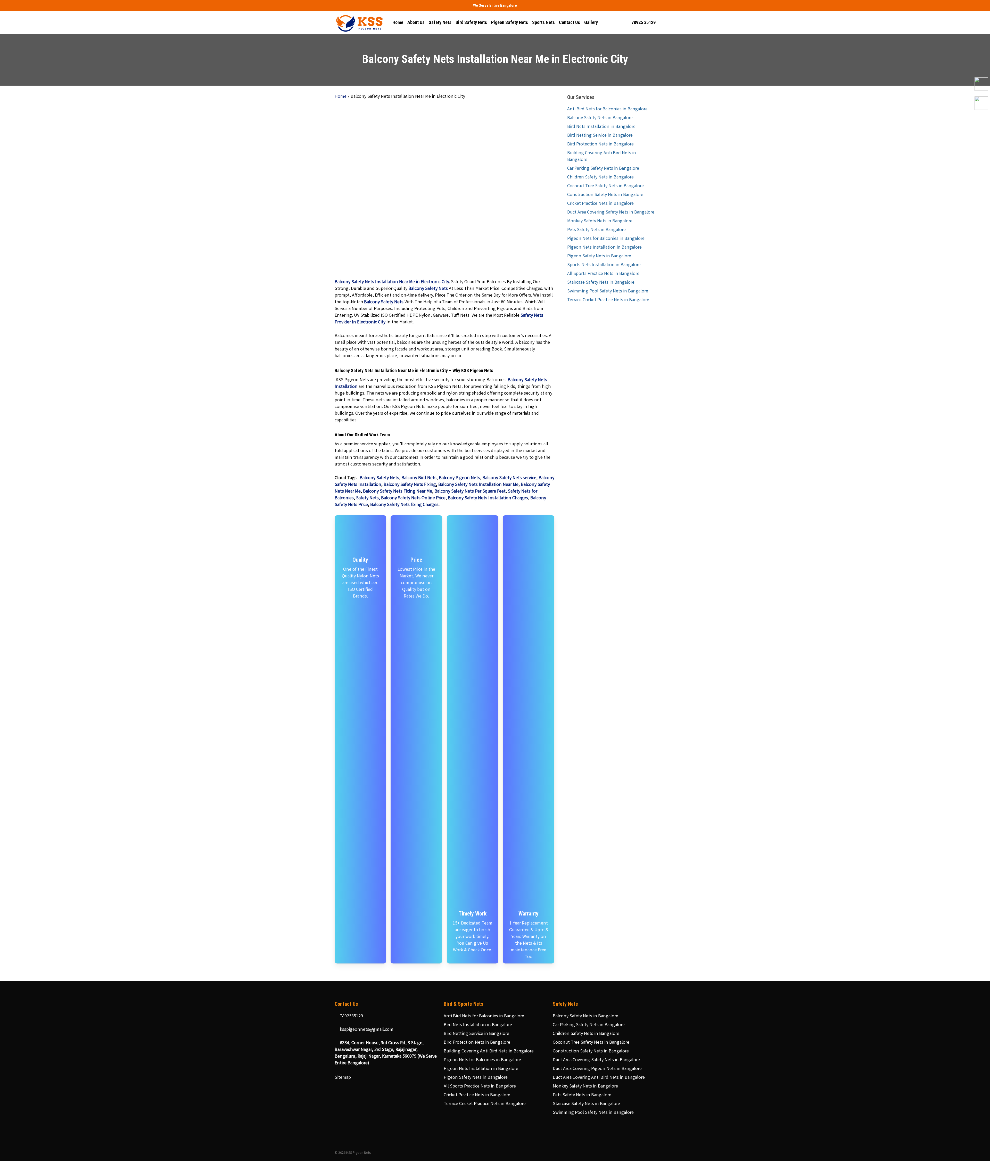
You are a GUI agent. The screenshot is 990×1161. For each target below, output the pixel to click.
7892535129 (351, 1016)
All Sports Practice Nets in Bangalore (603, 274)
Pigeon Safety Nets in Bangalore (599, 256)
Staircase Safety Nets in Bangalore (600, 282)
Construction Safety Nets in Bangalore (605, 195)
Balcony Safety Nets (379, 478)
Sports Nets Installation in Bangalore (604, 265)
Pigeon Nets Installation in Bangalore (604, 247)
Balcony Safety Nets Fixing (410, 484)
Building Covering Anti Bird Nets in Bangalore (601, 156)
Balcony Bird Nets (418, 478)
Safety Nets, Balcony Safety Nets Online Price (400, 498)
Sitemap (343, 1077)
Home (340, 96)
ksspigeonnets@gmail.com (366, 1029)
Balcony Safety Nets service (509, 478)
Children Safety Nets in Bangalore (600, 177)
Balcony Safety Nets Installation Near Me (478, 484)
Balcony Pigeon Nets (459, 478)
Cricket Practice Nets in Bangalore (600, 203)
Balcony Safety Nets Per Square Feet (470, 491)
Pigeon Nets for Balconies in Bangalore (606, 238)
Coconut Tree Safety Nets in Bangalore (605, 186)
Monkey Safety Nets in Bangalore (599, 221)
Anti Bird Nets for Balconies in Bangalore (607, 109)
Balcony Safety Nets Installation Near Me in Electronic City (392, 282)
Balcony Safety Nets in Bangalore (600, 118)
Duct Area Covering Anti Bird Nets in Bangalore (599, 1077)
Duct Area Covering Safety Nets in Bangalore (610, 212)
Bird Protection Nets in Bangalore (600, 144)
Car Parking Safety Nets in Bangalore (603, 168)
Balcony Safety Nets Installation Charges (488, 498)
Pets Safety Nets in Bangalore (596, 230)
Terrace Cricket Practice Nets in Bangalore (608, 300)
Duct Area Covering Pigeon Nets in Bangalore (597, 1069)
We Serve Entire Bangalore (495, 5)
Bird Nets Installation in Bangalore (601, 127)
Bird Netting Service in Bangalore (600, 135)
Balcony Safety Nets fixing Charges (404, 505)
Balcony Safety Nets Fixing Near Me (397, 491)
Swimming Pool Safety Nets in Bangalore (607, 291)
